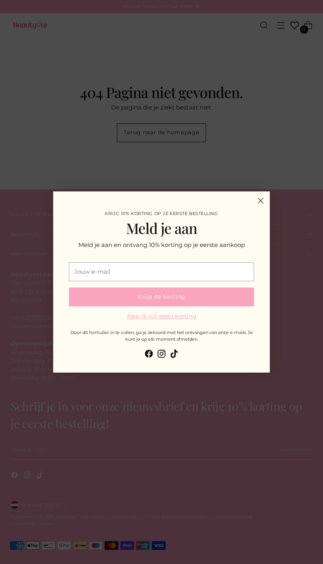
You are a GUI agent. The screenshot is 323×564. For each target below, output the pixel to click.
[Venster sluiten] (260, 201)
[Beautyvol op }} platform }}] (149, 355)
